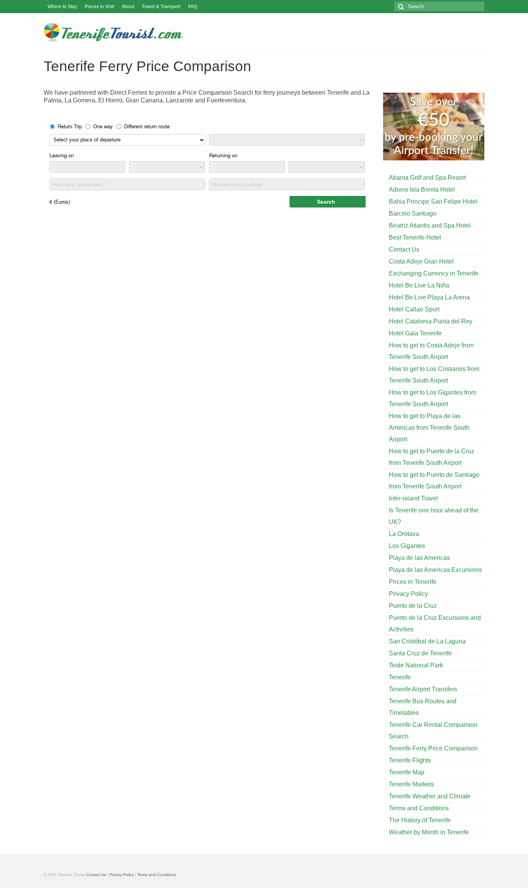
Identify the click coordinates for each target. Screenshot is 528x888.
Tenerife (400, 677)
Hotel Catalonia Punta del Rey (430, 321)
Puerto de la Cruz (413, 605)
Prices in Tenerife (412, 581)
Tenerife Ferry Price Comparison (433, 748)
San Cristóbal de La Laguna (427, 641)
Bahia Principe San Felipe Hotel (433, 201)
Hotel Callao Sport (414, 309)
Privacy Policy (408, 593)
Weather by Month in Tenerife (429, 832)
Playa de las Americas (419, 558)
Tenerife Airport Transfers (423, 689)
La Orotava (404, 534)
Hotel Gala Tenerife (415, 333)
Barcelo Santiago (412, 213)
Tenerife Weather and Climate (429, 796)
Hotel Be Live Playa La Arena (429, 297)
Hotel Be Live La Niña (419, 285)
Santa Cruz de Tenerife (420, 653)
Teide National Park (416, 665)
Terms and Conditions (419, 808)
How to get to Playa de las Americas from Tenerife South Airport (429, 427)
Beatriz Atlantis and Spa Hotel (430, 225)
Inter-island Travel (413, 498)
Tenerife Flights (410, 760)
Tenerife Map (406, 772)
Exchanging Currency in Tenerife (434, 273)
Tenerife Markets (411, 784)
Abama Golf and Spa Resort (427, 177)
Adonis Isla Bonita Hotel (422, 189)
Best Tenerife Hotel (415, 237)
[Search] (400, 6)
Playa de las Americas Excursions (435, 569)
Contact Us (404, 249)
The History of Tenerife (420, 820)
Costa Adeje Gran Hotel (421, 261)
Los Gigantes (407, 546)
